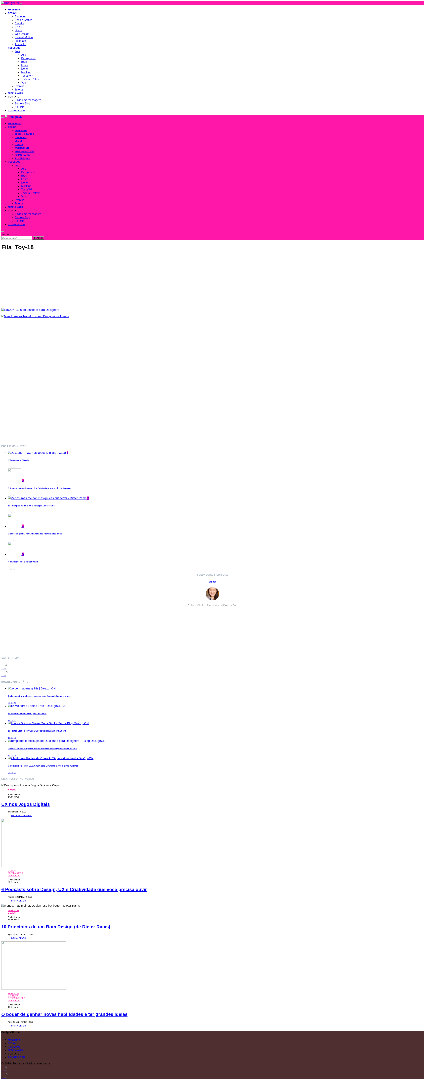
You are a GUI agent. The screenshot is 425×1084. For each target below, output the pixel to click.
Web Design (22, 33)
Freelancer (15, 93)
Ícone (24, 68)
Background (28, 58)
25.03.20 (12, 703)
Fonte (24, 65)
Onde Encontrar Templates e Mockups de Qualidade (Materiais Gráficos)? (42, 748)
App (23, 54)
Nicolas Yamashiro (21, 815)
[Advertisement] (101, 381)
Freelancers (15, 873)
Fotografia (21, 40)
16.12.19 (12, 738)
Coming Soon (16, 110)
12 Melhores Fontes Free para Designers (27, 713)
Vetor (24, 82)
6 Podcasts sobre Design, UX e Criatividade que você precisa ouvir (39, 488)
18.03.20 (12, 720)
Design (12, 13)
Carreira (19, 23)
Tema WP (27, 75)
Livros (18, 30)
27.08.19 (12, 755)
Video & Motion (24, 37)
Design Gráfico (23, 20)
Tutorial (19, 89)
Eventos (19, 86)
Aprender (20, 16)
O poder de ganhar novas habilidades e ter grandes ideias (35, 534)
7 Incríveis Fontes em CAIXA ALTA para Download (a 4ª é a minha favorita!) (43, 766)
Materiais (14, 9)
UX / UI (19, 27)
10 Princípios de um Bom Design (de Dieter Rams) (31, 506)
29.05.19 (12, 773)
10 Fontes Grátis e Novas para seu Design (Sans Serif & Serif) (37, 731)
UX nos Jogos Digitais (18, 460)
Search (38, 238)
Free (17, 51)
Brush (24, 61)
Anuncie (19, 107)
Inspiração (14, 875)
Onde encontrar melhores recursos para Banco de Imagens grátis (39, 696)
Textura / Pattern (30, 79)
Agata (212, 581)
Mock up (26, 72)
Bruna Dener (18, 901)
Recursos (14, 48)
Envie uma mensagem (28, 100)
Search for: (6, 234)
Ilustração (20, 44)
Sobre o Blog (22, 103)
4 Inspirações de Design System (23, 562)
